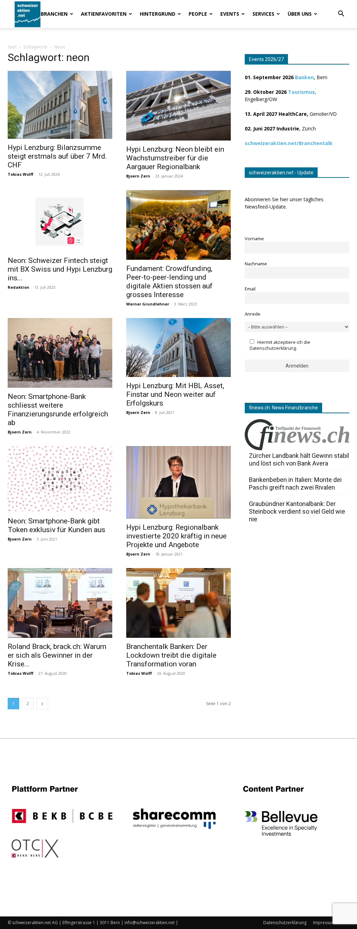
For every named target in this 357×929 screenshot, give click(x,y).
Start (12, 47)
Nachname (256, 264)
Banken (304, 77)
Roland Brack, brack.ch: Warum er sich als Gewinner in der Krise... (57, 655)
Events (229, 13)
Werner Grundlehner (147, 304)
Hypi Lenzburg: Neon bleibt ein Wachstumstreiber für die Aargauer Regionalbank (175, 158)
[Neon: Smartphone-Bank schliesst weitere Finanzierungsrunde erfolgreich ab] (60, 353)
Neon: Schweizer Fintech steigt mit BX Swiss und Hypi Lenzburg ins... (60, 269)
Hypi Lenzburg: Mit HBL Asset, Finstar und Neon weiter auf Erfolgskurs (175, 394)
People (198, 13)
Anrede (252, 314)
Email (250, 289)
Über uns (300, 13)
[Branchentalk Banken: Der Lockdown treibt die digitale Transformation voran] (178, 603)
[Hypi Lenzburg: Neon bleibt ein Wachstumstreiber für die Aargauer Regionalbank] (178, 106)
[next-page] (42, 703)
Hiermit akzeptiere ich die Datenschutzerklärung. (280, 345)
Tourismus (301, 92)
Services (263, 13)
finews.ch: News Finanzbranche (283, 407)
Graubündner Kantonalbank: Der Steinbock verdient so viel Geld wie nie (297, 511)
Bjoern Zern (138, 176)
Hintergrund (157, 13)
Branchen (54, 13)
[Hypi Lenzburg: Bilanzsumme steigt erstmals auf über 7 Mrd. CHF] (60, 105)
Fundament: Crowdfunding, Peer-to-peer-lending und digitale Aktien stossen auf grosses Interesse (169, 281)
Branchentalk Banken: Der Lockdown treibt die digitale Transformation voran (171, 655)
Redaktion (18, 287)
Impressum (324, 923)
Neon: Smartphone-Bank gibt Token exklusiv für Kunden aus (56, 525)
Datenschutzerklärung (284, 923)
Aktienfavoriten (104, 13)
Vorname (254, 239)
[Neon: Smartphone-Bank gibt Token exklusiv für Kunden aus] (60, 479)
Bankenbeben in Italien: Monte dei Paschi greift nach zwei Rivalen (295, 483)
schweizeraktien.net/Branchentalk (289, 143)
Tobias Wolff (20, 174)
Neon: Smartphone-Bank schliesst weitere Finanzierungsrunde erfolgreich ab (58, 409)
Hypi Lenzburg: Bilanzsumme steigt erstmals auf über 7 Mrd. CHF (57, 156)
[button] (341, 14)
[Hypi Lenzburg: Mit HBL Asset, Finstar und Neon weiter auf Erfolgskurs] (178, 347)
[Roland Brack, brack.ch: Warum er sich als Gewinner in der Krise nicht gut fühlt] (60, 603)
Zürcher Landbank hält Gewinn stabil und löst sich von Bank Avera (299, 459)
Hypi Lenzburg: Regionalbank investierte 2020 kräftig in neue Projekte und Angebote (176, 536)
